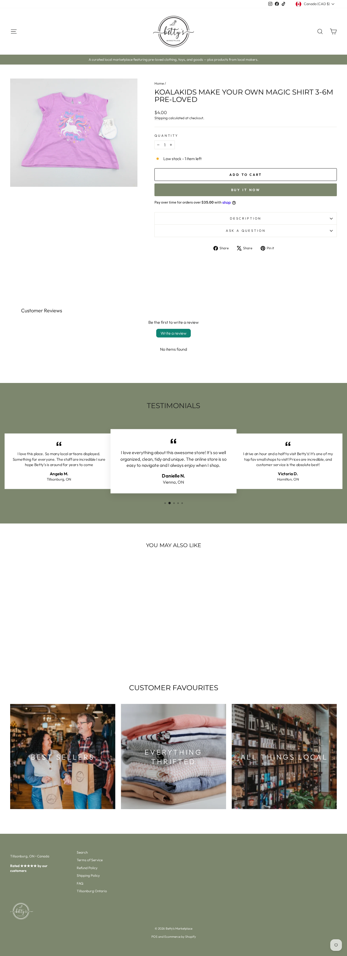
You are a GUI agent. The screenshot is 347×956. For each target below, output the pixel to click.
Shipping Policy (88, 875)
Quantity (166, 135)
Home (159, 83)
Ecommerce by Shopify (180, 936)
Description (245, 218)
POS (154, 936)
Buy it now (245, 190)
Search (82, 852)
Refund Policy (87, 868)
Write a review (173, 333)
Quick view (49, 632)
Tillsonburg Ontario (92, 891)
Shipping (161, 118)
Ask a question (246, 230)
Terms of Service (90, 860)
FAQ (80, 883)
